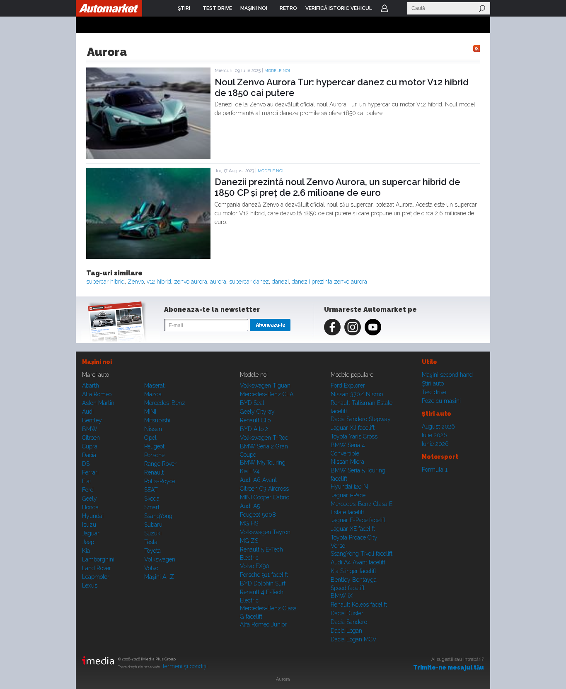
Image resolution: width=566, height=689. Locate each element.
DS (85, 463)
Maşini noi (97, 362)
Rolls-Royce (159, 481)
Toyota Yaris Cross (354, 436)
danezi (280, 281)
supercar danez (249, 281)
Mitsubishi (157, 420)
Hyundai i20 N (349, 486)
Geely (89, 498)
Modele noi (277, 70)
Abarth (90, 385)
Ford (88, 490)
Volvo (151, 568)
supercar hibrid (105, 281)
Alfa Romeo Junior (263, 624)
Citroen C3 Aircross (264, 488)
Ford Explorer (348, 385)
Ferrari (90, 472)
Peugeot (154, 446)
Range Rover (160, 463)
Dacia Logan (346, 630)
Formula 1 (434, 469)
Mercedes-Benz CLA (266, 394)
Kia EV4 (250, 471)
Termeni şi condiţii (185, 666)
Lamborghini (98, 559)
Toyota (152, 550)
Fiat (86, 481)
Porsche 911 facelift (264, 574)
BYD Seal (252, 403)
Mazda (153, 394)
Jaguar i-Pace (348, 495)
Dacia (89, 455)
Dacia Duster (347, 613)
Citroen (91, 437)
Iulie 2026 (434, 435)
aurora (218, 281)
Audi (88, 411)
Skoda (152, 498)
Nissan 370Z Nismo (357, 394)
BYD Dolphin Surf (262, 583)
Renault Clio (255, 420)
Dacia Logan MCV (354, 639)
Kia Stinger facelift (353, 571)
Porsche (154, 455)
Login (384, 8)
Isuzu (89, 524)
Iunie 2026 (435, 444)
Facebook (332, 327)
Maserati (155, 385)
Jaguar (90, 533)
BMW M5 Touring (262, 462)
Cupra (89, 446)
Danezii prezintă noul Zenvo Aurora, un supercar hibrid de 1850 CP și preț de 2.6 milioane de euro (337, 187)
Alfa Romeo (96, 394)
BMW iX (342, 596)
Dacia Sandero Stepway (361, 419)
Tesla (150, 542)
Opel (150, 437)
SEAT (151, 490)
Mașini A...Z (159, 576)
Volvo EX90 (254, 566)
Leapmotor (95, 576)
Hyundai (93, 516)
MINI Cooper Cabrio (264, 497)
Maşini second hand (447, 374)
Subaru (153, 524)
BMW (89, 429)
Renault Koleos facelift (359, 604)
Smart (152, 507)
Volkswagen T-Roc (264, 437)
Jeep (88, 542)
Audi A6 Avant (258, 480)
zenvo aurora (190, 281)
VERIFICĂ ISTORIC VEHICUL (338, 8)
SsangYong (158, 516)
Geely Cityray (257, 411)
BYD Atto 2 (254, 429)
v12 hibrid (159, 281)
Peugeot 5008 (258, 514)
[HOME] (109, 8)
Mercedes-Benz (164, 403)
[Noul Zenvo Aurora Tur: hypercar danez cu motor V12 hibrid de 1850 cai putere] (148, 157)
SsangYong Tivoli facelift (361, 553)
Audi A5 (250, 506)
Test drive (434, 392)
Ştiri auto (433, 383)
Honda (90, 507)
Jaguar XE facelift (353, 528)
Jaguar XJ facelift (353, 427)
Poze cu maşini (441, 401)
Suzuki (153, 533)
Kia (86, 550)
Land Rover (96, 568)
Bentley (92, 420)
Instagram (352, 327)
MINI (150, 411)
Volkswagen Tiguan (265, 385)
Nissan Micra (347, 461)
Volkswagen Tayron (265, 532)
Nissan (153, 429)
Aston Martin (98, 403)
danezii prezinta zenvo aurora (329, 281)
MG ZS (249, 540)
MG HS (249, 523)
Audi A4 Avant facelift (358, 562)
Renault (154, 472)
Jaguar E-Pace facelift (358, 520)
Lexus (89, 585)
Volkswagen (159, 559)
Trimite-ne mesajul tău (448, 667)
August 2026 (438, 426)
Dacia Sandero (349, 622)
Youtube (373, 327)
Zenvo (136, 281)
